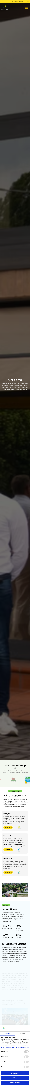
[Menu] (27, 8)
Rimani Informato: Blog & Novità (20, 1)
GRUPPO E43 (4, 9)
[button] (25, 895)
